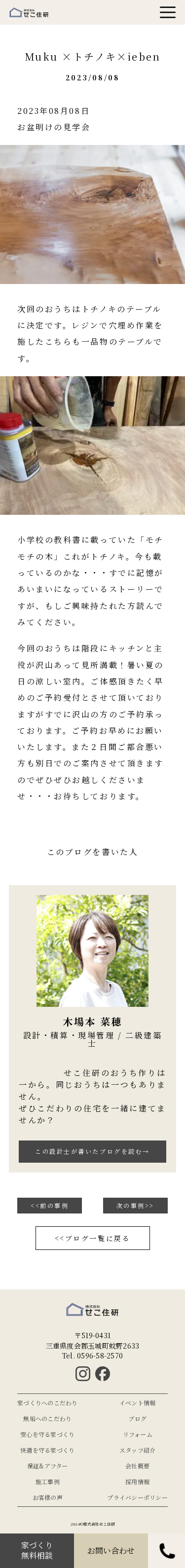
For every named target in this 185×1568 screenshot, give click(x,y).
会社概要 (137, 1466)
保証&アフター (47, 1466)
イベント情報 (137, 1403)
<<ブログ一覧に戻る (93, 1238)
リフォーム (137, 1434)
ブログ (137, 1419)
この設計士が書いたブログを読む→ (92, 1151)
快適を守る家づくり (47, 1450)
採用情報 (137, 1482)
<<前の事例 (50, 1205)
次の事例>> (135, 1205)
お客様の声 (48, 1497)
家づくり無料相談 (37, 1550)
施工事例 (48, 1482)
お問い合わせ (111, 1551)
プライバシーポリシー (137, 1497)
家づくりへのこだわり (47, 1403)
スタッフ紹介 (137, 1450)
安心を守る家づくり (47, 1434)
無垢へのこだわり (47, 1419)
